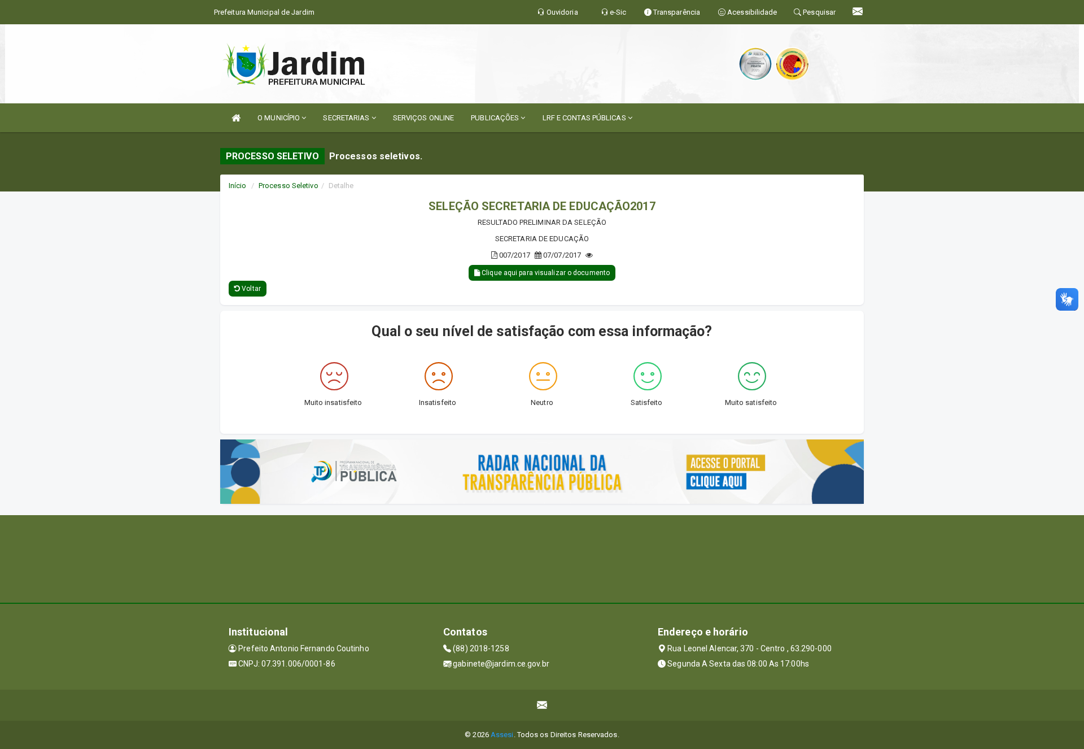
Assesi (502, 734)
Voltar (250, 289)
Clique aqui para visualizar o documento (545, 273)
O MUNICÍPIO (279, 118)
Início (238, 185)
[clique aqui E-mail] (542, 705)
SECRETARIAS (347, 118)
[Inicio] (236, 117)
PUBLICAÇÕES (496, 118)
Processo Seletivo (288, 185)
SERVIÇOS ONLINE (423, 118)
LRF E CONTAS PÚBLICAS (585, 118)
